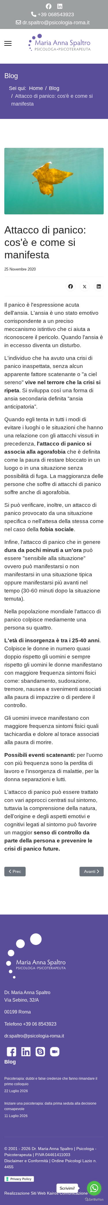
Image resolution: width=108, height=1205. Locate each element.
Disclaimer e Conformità (26, 1160)
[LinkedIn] (99, 286)
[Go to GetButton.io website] (94, 1199)
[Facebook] (49, 6)
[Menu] (8, 43)
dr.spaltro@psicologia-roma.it (56, 22)
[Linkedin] (59, 6)
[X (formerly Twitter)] (85, 286)
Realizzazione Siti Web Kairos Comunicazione (46, 1193)
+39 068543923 (56, 14)
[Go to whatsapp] (94, 1188)
